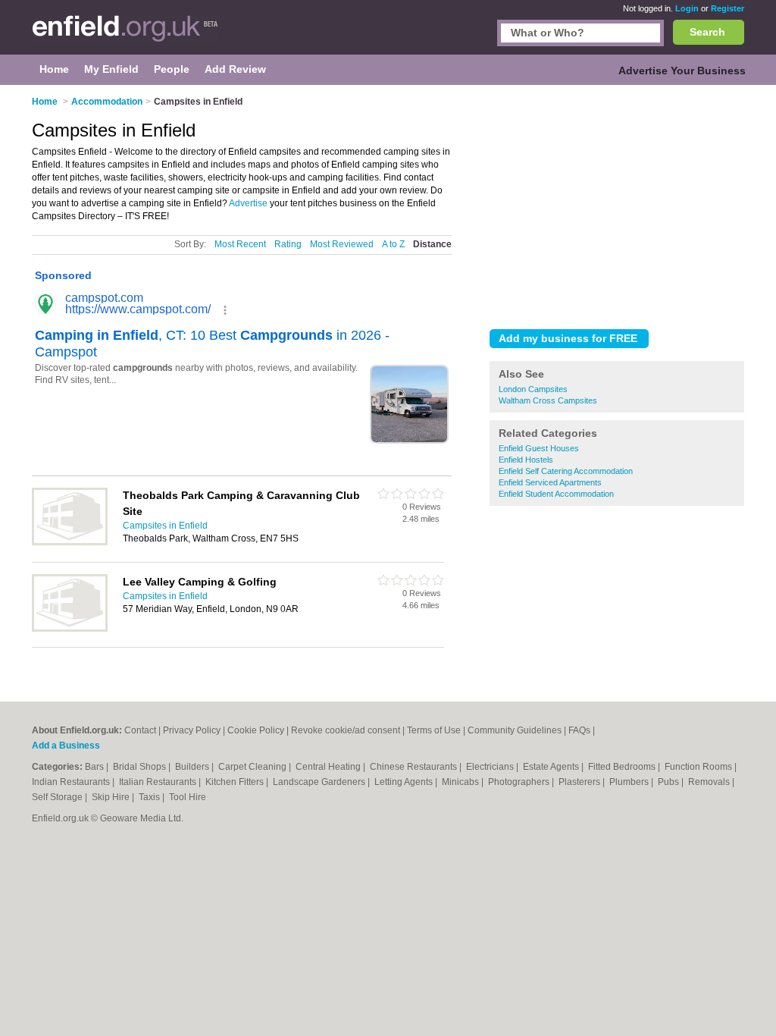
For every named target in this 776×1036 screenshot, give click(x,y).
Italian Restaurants (159, 782)
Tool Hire (187, 797)
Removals (710, 782)
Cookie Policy (255, 730)
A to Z (393, 244)
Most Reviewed (342, 244)
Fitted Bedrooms (623, 766)
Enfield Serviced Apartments (550, 482)
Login (687, 8)
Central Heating (329, 766)
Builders (193, 766)
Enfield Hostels (526, 459)
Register (727, 8)
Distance (432, 244)
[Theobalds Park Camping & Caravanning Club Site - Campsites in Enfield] (70, 542)
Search (707, 32)
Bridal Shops (140, 766)
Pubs (669, 782)
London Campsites (533, 389)
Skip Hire (112, 797)
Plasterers (580, 782)
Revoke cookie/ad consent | (349, 730)
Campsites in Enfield (165, 525)
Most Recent (240, 244)
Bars (95, 766)
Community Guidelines (515, 730)
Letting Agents (404, 782)
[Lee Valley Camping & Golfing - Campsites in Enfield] (70, 628)
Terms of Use (434, 730)
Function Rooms (699, 766)
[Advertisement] (617, 204)
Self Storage (58, 797)
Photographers (520, 782)
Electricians (491, 766)
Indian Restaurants (72, 782)
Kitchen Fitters (235, 782)
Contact (140, 730)
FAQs (579, 730)
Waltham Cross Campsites (548, 400)
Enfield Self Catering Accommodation (566, 471)
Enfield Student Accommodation (556, 493)
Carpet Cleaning (253, 766)
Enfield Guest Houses (539, 448)
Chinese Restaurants (414, 766)
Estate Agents (552, 766)
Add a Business (66, 745)
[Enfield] (125, 35)
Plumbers (630, 782)
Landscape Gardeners (320, 782)
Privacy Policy (192, 730)
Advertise (248, 203)
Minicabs (461, 782)
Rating (288, 244)
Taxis (150, 797)
